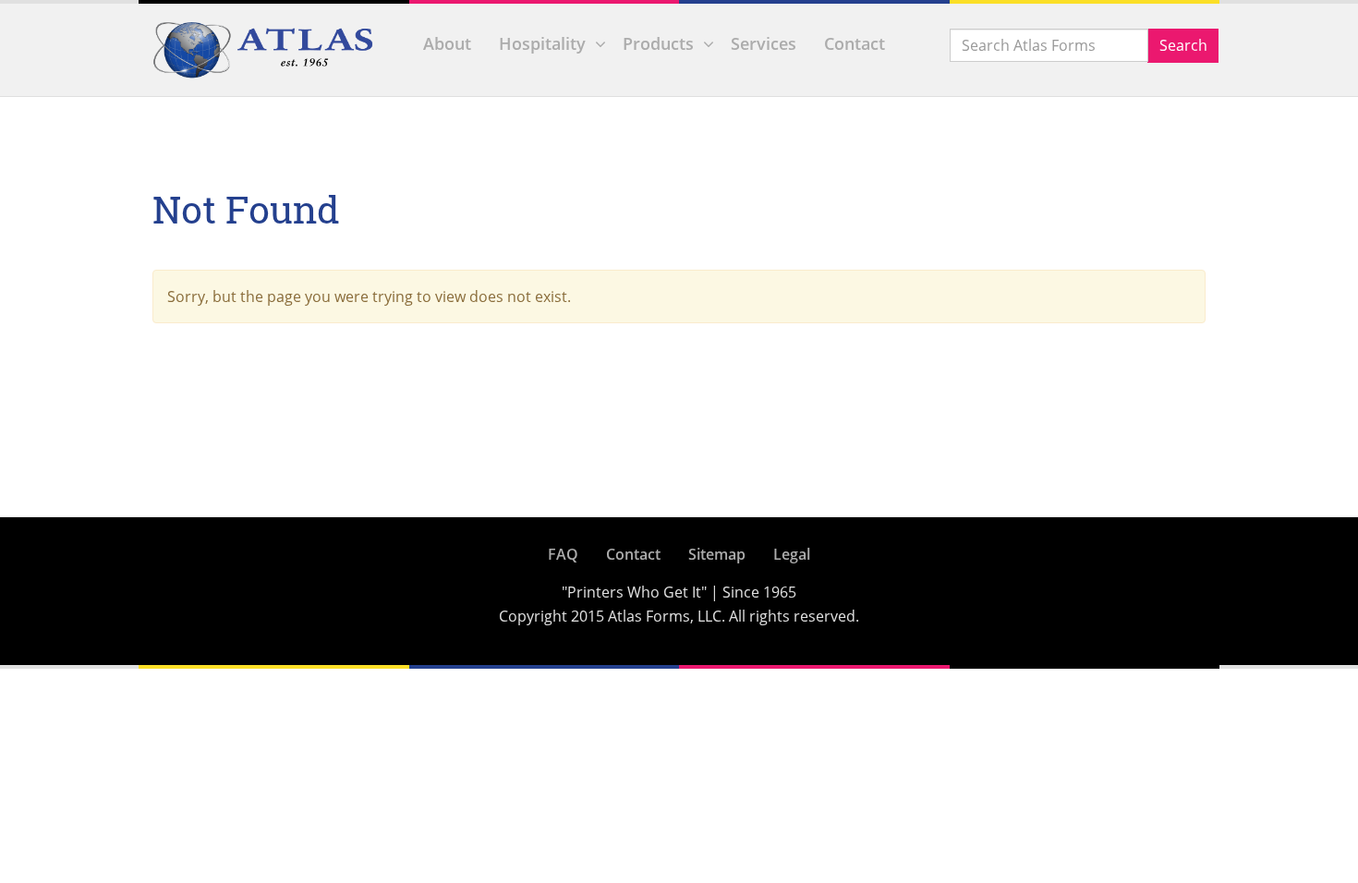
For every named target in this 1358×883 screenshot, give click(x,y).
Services (763, 43)
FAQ (563, 554)
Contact (854, 43)
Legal (791, 554)
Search (1183, 45)
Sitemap (717, 554)
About (447, 43)
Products (658, 43)
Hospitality (542, 43)
